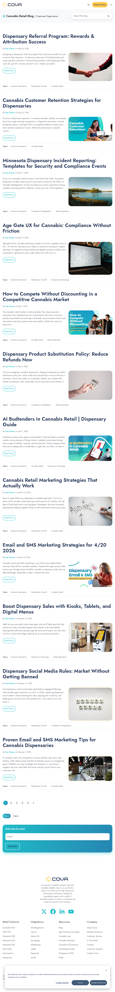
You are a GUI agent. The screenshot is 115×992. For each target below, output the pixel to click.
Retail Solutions (11, 922)
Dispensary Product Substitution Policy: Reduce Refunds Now (55, 356)
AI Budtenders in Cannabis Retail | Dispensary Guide (54, 421)
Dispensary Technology (60, 280)
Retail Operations (62, 211)
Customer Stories (94, 936)
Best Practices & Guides (69, 932)
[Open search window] (88, 5)
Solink (33, 957)
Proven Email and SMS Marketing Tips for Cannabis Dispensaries (49, 742)
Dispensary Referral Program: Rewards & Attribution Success (48, 39)
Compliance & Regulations (41, 211)
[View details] (71, 911)
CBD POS (7, 932)
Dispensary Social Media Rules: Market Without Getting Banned (56, 673)
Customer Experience (18, 86)
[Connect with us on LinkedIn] (62, 911)
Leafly (33, 949)
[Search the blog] (108, 16)
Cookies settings (62, 983)
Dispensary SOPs (66, 953)
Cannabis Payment (67, 940)
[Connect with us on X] (44, 911)
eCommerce (8, 953)
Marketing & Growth (39, 86)
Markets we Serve (95, 932)
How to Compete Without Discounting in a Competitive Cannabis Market (50, 296)
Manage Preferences (98, 983)
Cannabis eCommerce (68, 944)
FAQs (61, 957)
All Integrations (37, 927)
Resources (64, 922)
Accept (80, 983)
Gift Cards (7, 949)
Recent (6, 816)
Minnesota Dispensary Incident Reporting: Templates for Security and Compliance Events (54, 163)
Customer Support (95, 949)
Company (92, 922)
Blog (61, 927)
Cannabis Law (65, 936)
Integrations (37, 922)
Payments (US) (9, 944)
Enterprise (7, 957)
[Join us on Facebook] (53, 911)
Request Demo (100, 4)
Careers (90, 944)
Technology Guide (67, 949)
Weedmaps (36, 944)
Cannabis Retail (57, 86)
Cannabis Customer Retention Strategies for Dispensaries (52, 103)
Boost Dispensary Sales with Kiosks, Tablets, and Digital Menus (57, 609)
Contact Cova (92, 953)
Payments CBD (9, 936)
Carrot (33, 932)
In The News (92, 940)
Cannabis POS (9, 927)
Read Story (9, 70)
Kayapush (35, 953)
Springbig (35, 940)
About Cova (92, 927)
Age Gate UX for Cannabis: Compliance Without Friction (57, 228)
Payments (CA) (9, 940)
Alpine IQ (35, 936)
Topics (15, 816)
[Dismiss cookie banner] (106, 970)
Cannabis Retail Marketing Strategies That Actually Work (50, 483)
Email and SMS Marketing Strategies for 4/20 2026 (54, 547)
